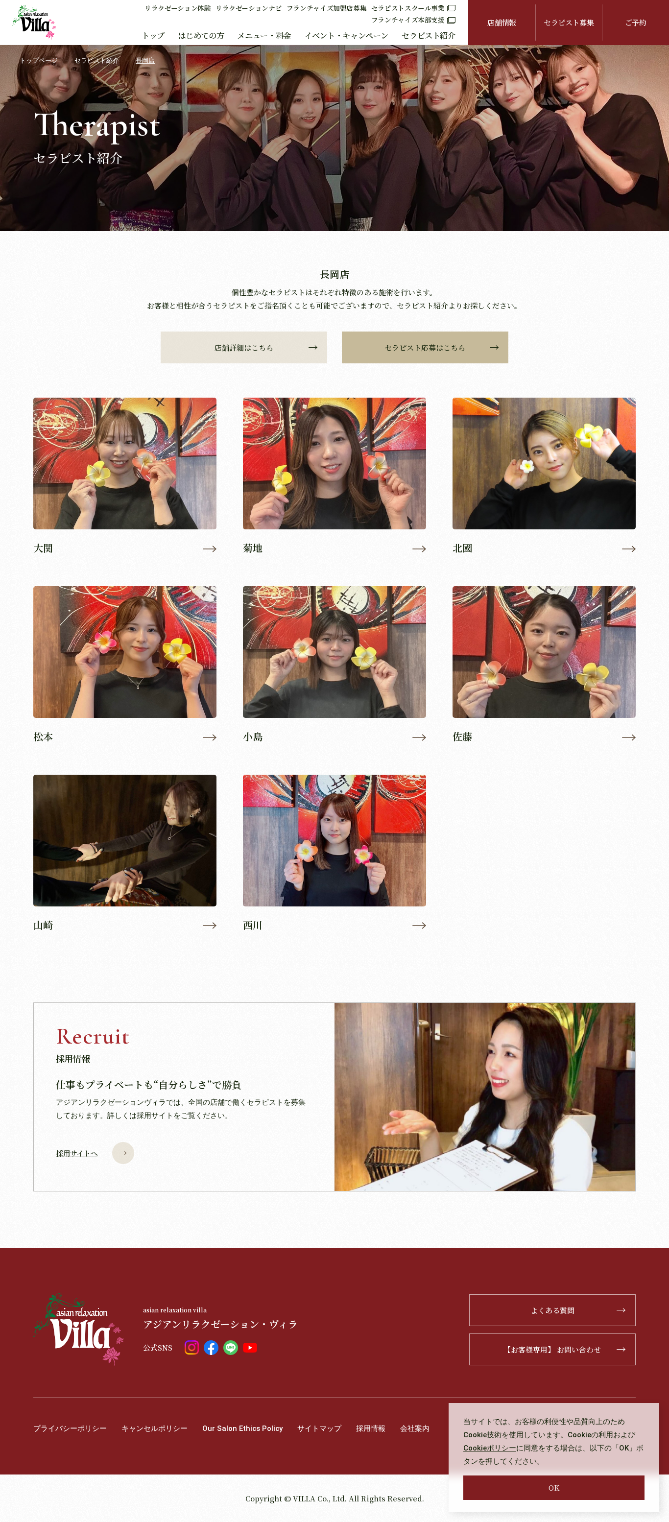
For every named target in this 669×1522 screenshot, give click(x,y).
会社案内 (415, 1428)
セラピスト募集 (569, 22)
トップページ (39, 60)
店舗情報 (501, 22)
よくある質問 (552, 1310)
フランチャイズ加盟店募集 (327, 8)
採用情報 (370, 1428)
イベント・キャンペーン (346, 35)
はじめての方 (201, 35)
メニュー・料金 (263, 35)
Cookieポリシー (489, 1448)
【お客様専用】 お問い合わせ (552, 1349)
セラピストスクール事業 (408, 8)
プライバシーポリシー (70, 1428)
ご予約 (635, 22)
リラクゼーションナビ (248, 8)
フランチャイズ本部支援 (408, 19)
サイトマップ (319, 1428)
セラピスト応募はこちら (424, 347)
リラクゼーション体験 (177, 8)
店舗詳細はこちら (244, 347)
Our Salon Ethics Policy (242, 1428)
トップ (153, 35)
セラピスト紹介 (428, 35)
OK (554, 1487)
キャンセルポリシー (154, 1428)
